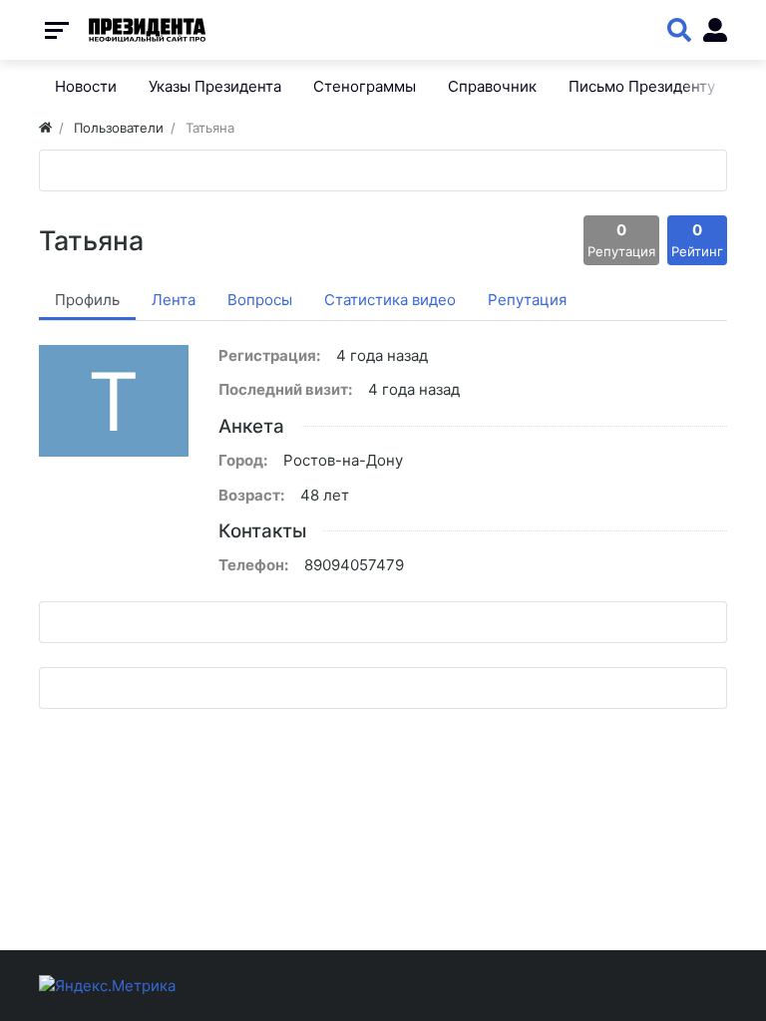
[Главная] (45, 128)
